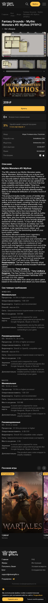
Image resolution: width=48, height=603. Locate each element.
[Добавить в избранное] (44, 78)
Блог (3, 570)
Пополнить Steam (9, 566)
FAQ (33, 559)
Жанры (4, 563)
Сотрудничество (38, 570)
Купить (24, 108)
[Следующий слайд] (44, 468)
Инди (19, 14)
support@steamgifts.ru (10, 574)
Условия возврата (39, 566)
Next (45, 45)
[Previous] (3, 71)
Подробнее (37, 595)
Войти (35, 4)
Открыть (22, 505)
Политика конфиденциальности (24, 584)
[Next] (44, 71)
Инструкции (36, 563)
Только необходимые (35, 599)
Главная (5, 14)
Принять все (13, 599)
